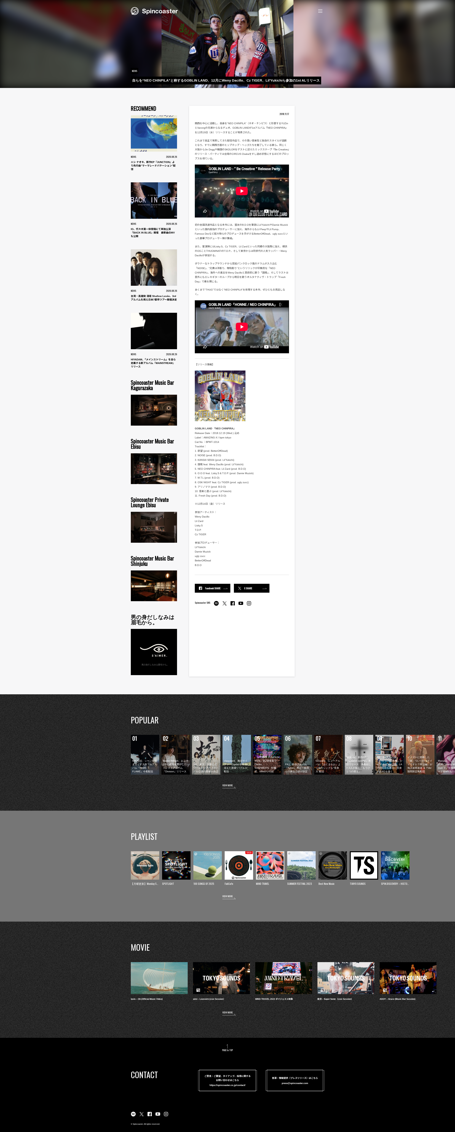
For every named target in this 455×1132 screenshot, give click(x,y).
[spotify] (216, 605)
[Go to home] (154, 11)
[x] (224, 605)
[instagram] (249, 605)
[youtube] (241, 605)
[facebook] (232, 605)
